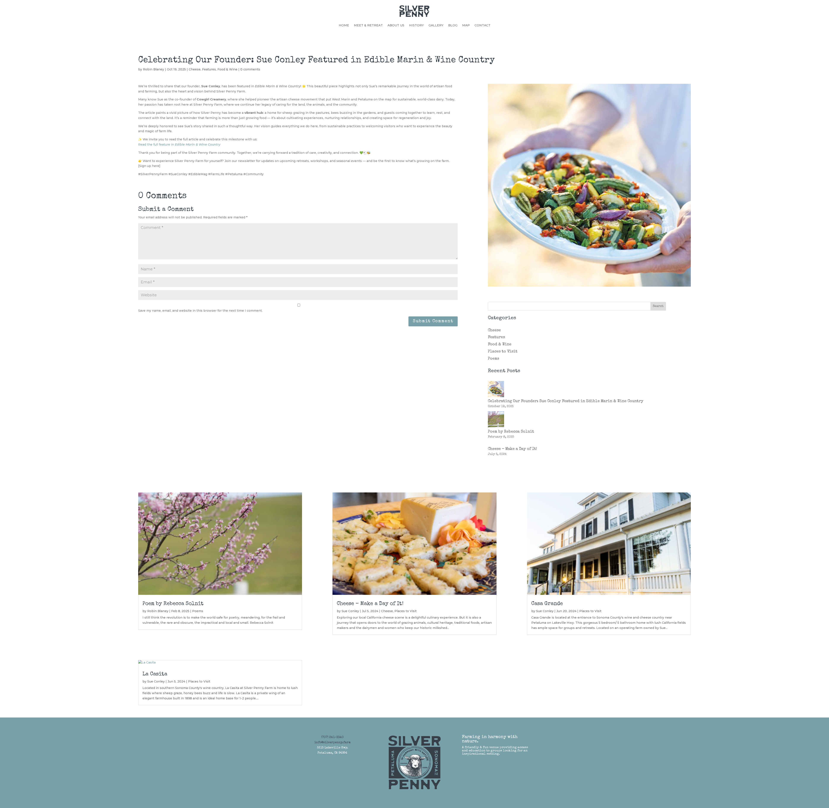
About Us (396, 25)
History (416, 25)
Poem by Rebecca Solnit (511, 432)
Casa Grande (547, 603)
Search (658, 306)
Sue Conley (156, 681)
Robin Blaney (153, 69)
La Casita (154, 674)
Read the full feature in (179, 144)
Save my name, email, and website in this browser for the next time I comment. (200, 311)
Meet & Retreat (368, 25)
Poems (493, 359)
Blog (452, 25)
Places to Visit (502, 352)
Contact (482, 25)
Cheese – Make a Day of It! (512, 449)
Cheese (195, 69)
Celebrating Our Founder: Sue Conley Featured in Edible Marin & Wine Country (565, 401)
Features (209, 69)
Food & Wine (227, 69)
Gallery (436, 25)
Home (344, 25)
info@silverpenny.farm (332, 742)
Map (466, 25)
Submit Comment (433, 321)
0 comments (250, 69)
